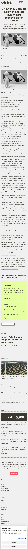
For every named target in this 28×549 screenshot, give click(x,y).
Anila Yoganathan (5, 389)
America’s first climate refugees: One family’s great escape (11, 339)
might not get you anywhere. (9, 269)
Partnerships (4, 507)
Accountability (4, 488)
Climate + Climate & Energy (21, 58)
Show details (21, 538)
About (2, 500)
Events (2, 519)
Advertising (3, 523)
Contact (3, 503)
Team (2, 502)
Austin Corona (4, 443)
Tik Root (3, 404)
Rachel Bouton (4, 427)
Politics (3, 484)
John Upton (4, 52)
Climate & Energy (15, 345)
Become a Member (5, 521)
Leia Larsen (3, 381)
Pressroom (3, 509)
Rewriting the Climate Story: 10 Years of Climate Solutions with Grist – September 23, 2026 (13, 449)
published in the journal (13, 197)
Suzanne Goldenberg (5, 345)
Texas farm (4, 225)
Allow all (14, 542)
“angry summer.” (13, 138)
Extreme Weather (5, 490)
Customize (13, 546)
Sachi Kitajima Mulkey (6, 396)
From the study (6, 229)
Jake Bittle (3, 435)
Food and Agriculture (6, 492)
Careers (3, 505)
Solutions (3, 486)
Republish (3, 525)
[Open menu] (25, 2)
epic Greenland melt (14, 136)
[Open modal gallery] (14, 79)
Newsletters (3, 517)
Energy (2, 482)
